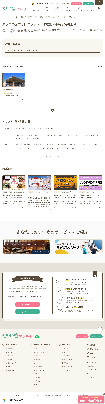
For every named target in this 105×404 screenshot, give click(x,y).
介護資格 (9, 366)
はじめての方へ (55, 3)
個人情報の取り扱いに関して (54, 395)
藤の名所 (30, 148)
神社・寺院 (94, 135)
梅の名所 (50, 148)
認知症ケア (9, 356)
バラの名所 (82, 144)
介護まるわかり (11, 345)
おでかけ (93, 353)
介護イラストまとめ (65, 192)
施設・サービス (67, 359)
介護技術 (9, 352)
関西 (41, 128)
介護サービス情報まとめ (15, 192)
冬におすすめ (62, 144)
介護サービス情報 (11, 363)
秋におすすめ (50, 144)
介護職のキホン (11, 348)
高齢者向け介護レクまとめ (93, 192)
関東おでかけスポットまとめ (42, 192)
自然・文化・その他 (68, 366)
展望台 (27, 138)
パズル (36, 373)
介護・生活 (65, 352)
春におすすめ (26, 144)
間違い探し (37, 377)
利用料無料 (59, 148)
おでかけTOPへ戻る (52, 156)
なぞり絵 (37, 381)
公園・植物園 (20, 135)
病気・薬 (9, 359)
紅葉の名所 (40, 148)
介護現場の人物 (67, 348)
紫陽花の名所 (93, 144)
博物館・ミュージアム (48, 135)
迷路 (35, 384)
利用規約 (69, 395)
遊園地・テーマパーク (66, 135)
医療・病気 (65, 355)
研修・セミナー (95, 349)
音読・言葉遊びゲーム (41, 370)
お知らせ (89, 373)
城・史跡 (19, 138)
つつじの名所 (20, 148)
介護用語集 (90, 366)
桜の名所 (72, 144)
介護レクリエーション (42, 344)
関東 (29, 128)
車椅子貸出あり (72, 148)
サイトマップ (91, 377)
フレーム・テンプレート (70, 370)
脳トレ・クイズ (39, 348)
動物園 (78, 135)
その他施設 (36, 138)
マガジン (93, 357)
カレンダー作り (39, 352)
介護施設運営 (10, 370)
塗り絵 (36, 355)
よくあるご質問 (65, 3)
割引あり (83, 148)
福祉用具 (65, 363)
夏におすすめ (38, 144)
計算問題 (37, 359)
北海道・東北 (20, 128)
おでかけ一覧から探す (14, 121)
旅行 (17, 144)
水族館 (86, 135)
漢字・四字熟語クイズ (41, 366)
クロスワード (38, 363)
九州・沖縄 (49, 128)
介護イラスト (67, 344)
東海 (35, 128)
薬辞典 (92, 345)
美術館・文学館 (33, 135)
